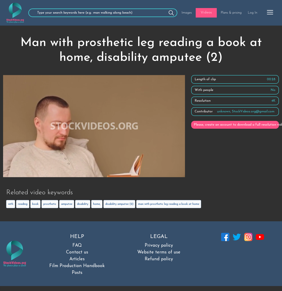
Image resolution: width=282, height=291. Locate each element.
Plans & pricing (231, 12)
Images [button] (186, 12)
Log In (252, 12)
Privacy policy (159, 245)
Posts (77, 272)
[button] (270, 12)
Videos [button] (206, 12)
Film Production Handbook (77, 266)
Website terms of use (158, 252)
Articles (77, 259)
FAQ (77, 245)
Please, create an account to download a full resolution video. (236, 124)
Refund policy (159, 259)
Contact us (77, 252)
